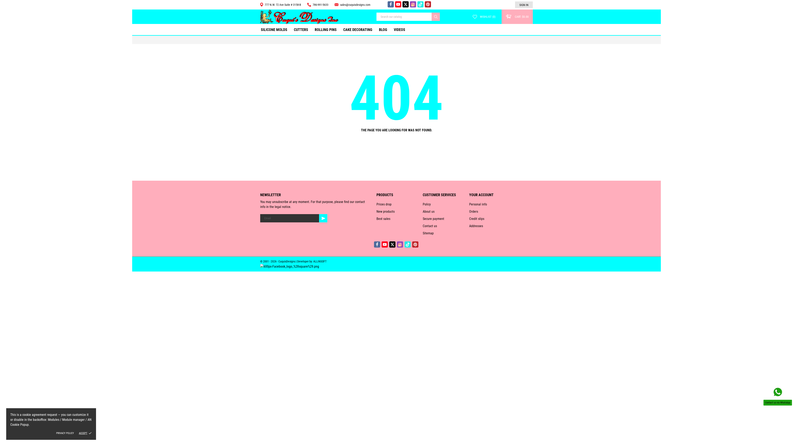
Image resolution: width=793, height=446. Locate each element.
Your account (481, 195)
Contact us (430, 226)
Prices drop (384, 204)
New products (385, 212)
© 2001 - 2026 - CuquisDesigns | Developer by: (286, 261)
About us (428, 212)
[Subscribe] (323, 218)
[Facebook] (391, 4)
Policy (427, 204)
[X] (405, 4)
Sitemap (428, 233)
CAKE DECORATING (357, 29)
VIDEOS (399, 29)
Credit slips (476, 219)
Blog (383, 29)
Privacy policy (65, 433)
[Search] (436, 17)
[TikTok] (420, 4)
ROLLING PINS (326, 29)
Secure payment (433, 219)
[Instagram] (413, 4)
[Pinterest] (428, 4)
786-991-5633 (320, 4)
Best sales (383, 219)
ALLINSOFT (319, 261)
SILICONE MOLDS (274, 29)
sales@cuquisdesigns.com (355, 4)
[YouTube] (398, 4)
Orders (473, 212)
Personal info (478, 204)
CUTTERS (302, 28)
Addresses (476, 226)
